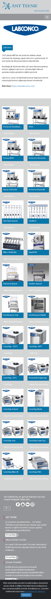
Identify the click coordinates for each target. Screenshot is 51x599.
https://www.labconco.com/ (23, 86)
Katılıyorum (26, 595)
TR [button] (6, 508)
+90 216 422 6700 (41, 11)
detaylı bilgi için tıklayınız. (35, 592)
